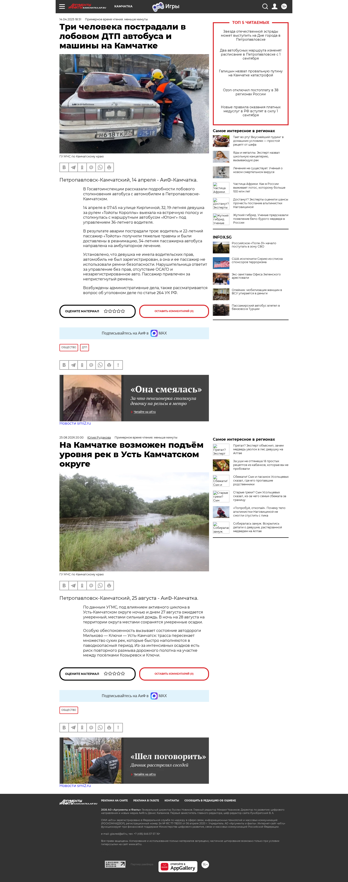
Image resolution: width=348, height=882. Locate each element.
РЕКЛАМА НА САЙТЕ (114, 800)
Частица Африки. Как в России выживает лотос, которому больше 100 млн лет (259, 187)
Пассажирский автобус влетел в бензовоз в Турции (256, 307)
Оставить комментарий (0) (174, 311)
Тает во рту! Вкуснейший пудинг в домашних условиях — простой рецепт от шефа (258, 140)
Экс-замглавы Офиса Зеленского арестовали (256, 276)
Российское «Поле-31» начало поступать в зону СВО (254, 245)
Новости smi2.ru (75, 423)
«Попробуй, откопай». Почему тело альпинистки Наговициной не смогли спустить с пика (259, 511)
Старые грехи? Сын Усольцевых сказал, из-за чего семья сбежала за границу (259, 496)
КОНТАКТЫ (172, 800)
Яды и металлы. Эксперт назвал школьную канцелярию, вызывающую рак (256, 156)
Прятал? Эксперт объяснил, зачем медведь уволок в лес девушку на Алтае (258, 449)
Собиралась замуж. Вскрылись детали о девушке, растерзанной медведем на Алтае (257, 527)
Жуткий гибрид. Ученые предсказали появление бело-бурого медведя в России (260, 218)
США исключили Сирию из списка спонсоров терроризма (257, 260)
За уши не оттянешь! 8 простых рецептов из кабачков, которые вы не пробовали (260, 464)
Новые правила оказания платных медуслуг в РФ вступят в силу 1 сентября (251, 111)
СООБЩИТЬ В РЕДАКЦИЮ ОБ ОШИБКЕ (210, 800)
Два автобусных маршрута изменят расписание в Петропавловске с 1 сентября (251, 54)
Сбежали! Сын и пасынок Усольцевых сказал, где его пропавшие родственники (261, 480)
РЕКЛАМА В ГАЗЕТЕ (146, 800)
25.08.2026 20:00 (71, 437)
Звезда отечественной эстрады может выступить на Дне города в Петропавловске (251, 36)
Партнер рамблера (142, 864)
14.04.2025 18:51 (70, 19)
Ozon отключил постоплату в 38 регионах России (250, 92)
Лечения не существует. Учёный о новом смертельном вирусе (258, 170)
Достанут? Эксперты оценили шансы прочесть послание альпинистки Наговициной (260, 203)
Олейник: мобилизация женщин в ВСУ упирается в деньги (257, 291)
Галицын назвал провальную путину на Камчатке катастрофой (251, 73)
